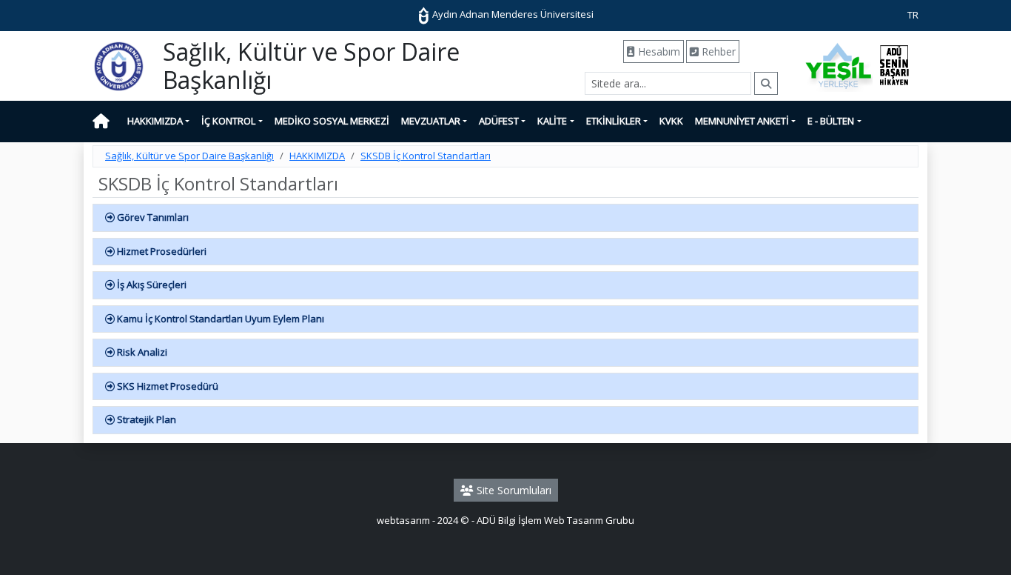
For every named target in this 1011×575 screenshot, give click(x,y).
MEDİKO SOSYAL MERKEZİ (332, 120)
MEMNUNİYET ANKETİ (742, 120)
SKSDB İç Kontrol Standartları (425, 155)
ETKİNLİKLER (613, 120)
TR (912, 14)
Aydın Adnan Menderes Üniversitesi (512, 14)
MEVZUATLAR (430, 120)
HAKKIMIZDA (155, 120)
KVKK (671, 120)
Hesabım (657, 51)
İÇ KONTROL (228, 120)
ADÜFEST (499, 120)
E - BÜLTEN (830, 120)
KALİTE (552, 120)
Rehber (717, 51)
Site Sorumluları (512, 490)
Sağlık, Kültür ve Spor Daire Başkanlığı (189, 155)
